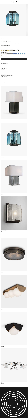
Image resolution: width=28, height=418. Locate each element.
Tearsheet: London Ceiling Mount (4, 63)
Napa (1, 382)
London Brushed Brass (3, 230)
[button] (14, 49)
